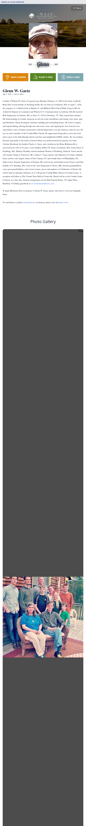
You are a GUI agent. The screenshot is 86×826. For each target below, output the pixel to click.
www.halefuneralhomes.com (43, 183)
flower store (63, 202)
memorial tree (29, 202)
